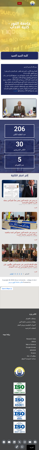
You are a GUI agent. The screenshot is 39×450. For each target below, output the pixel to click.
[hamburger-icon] (19, 3)
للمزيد (35, 207)
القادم (11, 274)
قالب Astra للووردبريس (15, 282)
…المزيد (15, 90)
